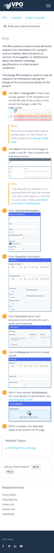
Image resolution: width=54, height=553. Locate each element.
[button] (48, 5)
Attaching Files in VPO (21, 399)
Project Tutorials (35, 17)
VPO (4, 17)
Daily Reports (9, 499)
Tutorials (16, 17)
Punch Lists (8, 509)
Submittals (8, 514)
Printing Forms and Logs (22, 448)
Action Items (9, 494)
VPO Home (7, 539)
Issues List (8, 504)
